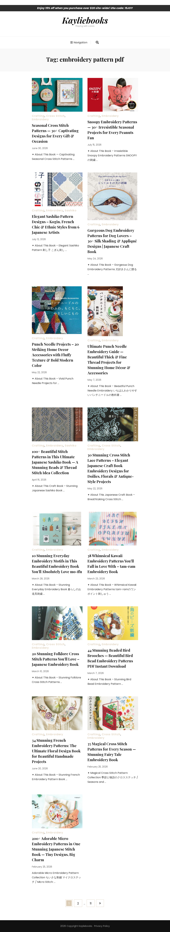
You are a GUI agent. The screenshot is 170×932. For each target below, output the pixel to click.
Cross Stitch (55, 116)
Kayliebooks (85, 20)
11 (92, 903)
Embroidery (40, 119)
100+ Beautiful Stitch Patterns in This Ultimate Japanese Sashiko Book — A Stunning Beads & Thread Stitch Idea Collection (55, 462)
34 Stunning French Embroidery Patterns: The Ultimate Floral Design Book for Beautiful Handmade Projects (56, 751)
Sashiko (71, 210)
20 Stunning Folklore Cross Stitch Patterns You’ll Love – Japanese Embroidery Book (55, 659)
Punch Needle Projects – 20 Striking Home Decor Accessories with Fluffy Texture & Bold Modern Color (55, 355)
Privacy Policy (102, 926)
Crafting (38, 116)
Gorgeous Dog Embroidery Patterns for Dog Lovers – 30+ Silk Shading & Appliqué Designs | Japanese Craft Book (112, 241)
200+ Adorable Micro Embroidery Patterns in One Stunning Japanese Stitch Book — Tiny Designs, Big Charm (56, 849)
